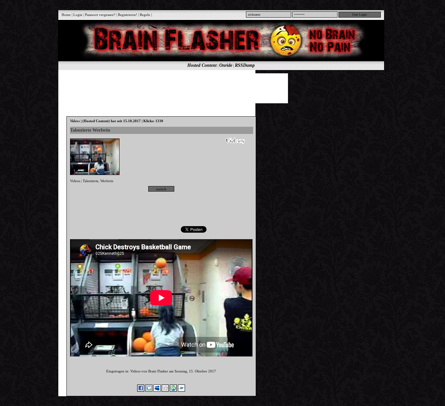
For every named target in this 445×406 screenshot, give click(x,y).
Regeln (145, 15)
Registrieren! (127, 15)
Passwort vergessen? (100, 15)
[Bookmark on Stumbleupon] (173, 390)
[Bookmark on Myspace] (157, 390)
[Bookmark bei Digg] (165, 390)
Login (77, 15)
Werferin (106, 181)
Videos (75, 181)
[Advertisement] (217, 88)
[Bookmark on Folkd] (181, 390)
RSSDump (245, 65)
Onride (225, 65)
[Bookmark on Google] (148, 390)
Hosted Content (202, 65)
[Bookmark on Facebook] (140, 390)
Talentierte (90, 181)
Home (66, 15)
